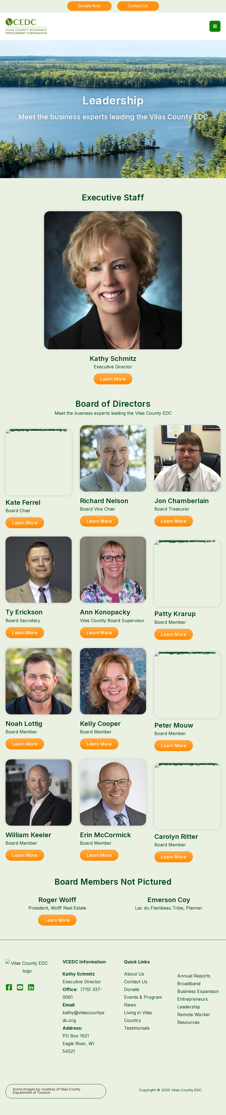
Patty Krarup (175, 614)
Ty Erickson (24, 612)
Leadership (188, 1007)
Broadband (188, 983)
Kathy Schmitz (113, 359)
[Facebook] (9, 987)
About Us (134, 974)
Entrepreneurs (192, 999)
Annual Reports (193, 976)
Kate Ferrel (23, 502)
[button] (89, 6)
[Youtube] (20, 987)
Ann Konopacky (105, 612)
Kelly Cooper (100, 724)
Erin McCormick (105, 835)
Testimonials (137, 1028)
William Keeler (28, 835)
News (130, 1005)
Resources (188, 1022)
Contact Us (135, 981)
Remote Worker (193, 1014)
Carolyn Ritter (176, 837)
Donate (131, 989)
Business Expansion (198, 991)
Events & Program (143, 997)
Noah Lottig (24, 724)
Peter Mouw (173, 725)
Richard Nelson (104, 501)
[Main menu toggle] (214, 26)
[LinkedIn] (31, 987)
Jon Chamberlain (181, 501)
